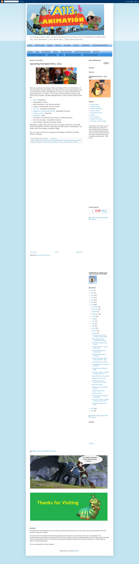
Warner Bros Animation (73, 55)
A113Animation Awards (100, 45)
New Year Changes (97, 384)
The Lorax (36, 109)
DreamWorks (46, 51)
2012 (92, 304)
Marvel (55, 51)
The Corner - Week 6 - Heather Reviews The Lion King (100, 400)
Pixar (37, 51)
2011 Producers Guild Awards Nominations (100, 396)
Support (49, 45)
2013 (92, 302)
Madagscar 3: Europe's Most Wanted (44, 111)
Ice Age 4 (33, 142)
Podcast (76, 45)
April (93, 326)
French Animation (95, 117)
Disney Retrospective (96, 112)
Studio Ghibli (52, 55)
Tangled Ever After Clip (98, 391)
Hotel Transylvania (76, 140)
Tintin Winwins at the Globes (100, 362)
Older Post (79, 252)
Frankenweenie (67, 140)
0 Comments (53, 138)
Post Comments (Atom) (43, 255)
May (93, 323)
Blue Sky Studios (66, 51)
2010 (92, 411)
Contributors (86, 45)
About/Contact (39, 45)
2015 (92, 297)
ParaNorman (36, 115)
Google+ (91, 443)
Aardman (96, 51)
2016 (92, 295)
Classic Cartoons (95, 110)
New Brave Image (97, 393)
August (94, 316)
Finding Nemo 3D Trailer (99, 378)
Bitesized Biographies (96, 108)
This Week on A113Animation (98, 121)
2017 (92, 293)
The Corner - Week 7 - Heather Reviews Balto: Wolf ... (100, 372)
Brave (35, 100)
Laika (61, 55)
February (94, 330)
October (94, 311)
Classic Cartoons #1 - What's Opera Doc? (100, 347)
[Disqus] (56, 171)
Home (30, 45)
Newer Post (33, 252)
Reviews (58, 45)
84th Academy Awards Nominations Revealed (99, 339)
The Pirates (66, 142)
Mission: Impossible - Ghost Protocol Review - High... (99, 359)
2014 (92, 300)
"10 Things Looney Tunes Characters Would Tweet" (99, 335)
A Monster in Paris (38, 113)
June (93, 321)
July (93, 319)
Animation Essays (95, 106)
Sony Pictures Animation (82, 51)
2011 (92, 408)
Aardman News (94, 104)
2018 (92, 290)
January (94, 333)
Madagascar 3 (39, 142)
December (95, 307)
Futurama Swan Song (96, 119)
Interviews (67, 45)
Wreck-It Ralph (73, 142)
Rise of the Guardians (52, 142)
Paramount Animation (90, 55)
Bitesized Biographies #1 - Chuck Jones (99, 351)
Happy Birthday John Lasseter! (100, 376)
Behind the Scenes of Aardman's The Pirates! (99, 381)
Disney (30, 51)
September (95, 314)
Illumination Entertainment (36, 55)
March (94, 328)
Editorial (92, 115)
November (95, 309)
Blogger (77, 551)
